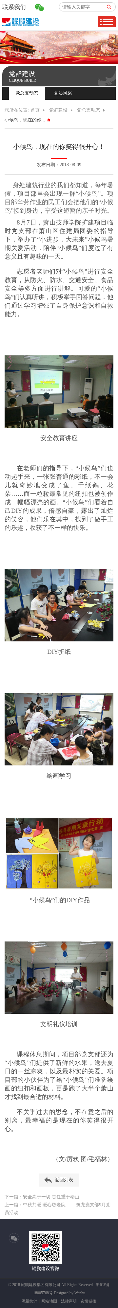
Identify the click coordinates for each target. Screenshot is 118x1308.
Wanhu (79, 1293)
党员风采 (63, 93)
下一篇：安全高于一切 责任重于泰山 (42, 1196)
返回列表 (64, 1179)
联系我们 (14, 7)
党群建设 (58, 110)
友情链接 (88, 1301)
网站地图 (49, 1301)
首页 (35, 110)
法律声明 (69, 1301)
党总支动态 (26, 93)
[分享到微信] (14, 1238)
